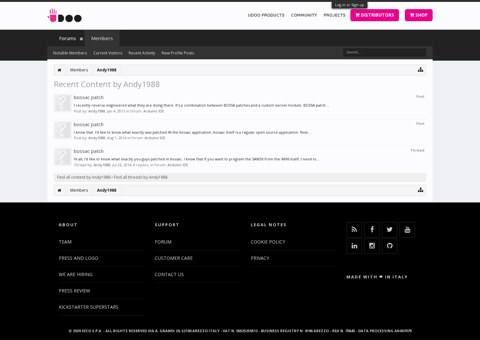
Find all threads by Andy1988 (141, 177)
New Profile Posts (178, 53)
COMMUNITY (304, 15)
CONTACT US (169, 274)
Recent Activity (142, 53)
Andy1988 (96, 111)
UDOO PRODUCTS (266, 15)
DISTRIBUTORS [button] (377, 15)
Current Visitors (107, 53)
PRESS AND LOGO (78, 258)
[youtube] (407, 230)
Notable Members (70, 53)
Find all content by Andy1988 (83, 177)
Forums (67, 38)
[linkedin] (354, 246)
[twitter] (389, 230)
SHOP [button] (421, 15)
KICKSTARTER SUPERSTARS (89, 307)
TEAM (65, 242)
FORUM (163, 242)
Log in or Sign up (349, 4)
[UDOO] (64, 14)
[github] (389, 246)
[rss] (354, 230)
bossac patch (89, 97)
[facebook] (372, 230)
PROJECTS (334, 15)
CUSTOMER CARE (174, 258)
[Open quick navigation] (421, 69)
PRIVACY (260, 258)
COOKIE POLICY (268, 242)
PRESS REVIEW (74, 291)
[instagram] (372, 246)
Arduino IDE (153, 111)
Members (102, 38)
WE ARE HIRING (75, 274)
